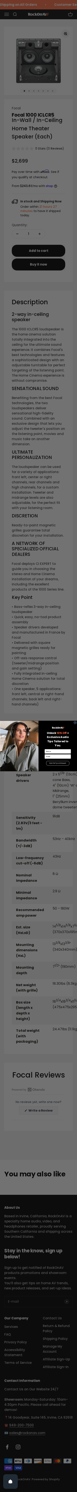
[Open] (10, 1481)
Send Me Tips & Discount (57, 763)
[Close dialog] (75, 723)
